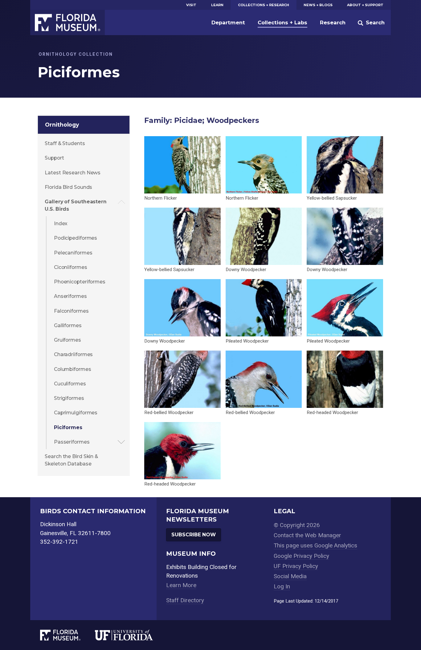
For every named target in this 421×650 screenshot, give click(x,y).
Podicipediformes (75, 238)
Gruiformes (67, 340)
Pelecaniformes (73, 253)
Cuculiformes (70, 384)
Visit (191, 5)
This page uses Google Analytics (315, 545)
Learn (217, 5)
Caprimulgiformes (75, 413)
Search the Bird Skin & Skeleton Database (71, 460)
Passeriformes (72, 442)
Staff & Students (65, 143)
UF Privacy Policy (296, 566)
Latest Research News (72, 173)
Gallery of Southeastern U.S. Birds (76, 205)
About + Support (365, 5)
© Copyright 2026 (297, 525)
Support (54, 158)
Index (61, 223)
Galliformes (68, 325)
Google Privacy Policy (301, 555)
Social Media (290, 576)
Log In (282, 586)
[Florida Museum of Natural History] (67, 635)
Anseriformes (70, 296)
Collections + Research (263, 5)
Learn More (181, 585)
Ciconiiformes (70, 267)
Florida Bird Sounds (68, 187)
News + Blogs (318, 5)
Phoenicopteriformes (79, 282)
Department (228, 22)
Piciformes (68, 427)
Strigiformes (69, 398)
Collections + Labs (282, 22)
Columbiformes (72, 369)
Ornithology (62, 124)
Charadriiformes (73, 354)
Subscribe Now (193, 535)
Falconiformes (71, 311)
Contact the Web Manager (307, 535)
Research (332, 22)
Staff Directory (185, 600)
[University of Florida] (131, 635)
